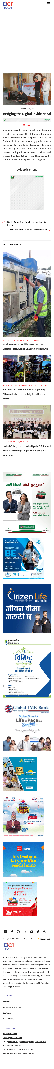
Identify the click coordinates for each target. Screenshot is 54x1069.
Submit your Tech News (12, 1037)
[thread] (44, 931)
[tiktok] (38, 931)
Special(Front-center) (22, 340)
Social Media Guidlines (12, 1007)
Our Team (7, 1013)
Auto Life (6, 385)
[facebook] (12, 931)
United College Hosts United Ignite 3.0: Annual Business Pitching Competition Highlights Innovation (27, 450)
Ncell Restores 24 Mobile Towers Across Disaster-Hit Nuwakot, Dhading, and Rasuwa (25, 346)
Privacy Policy (8, 1018)
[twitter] (5, 931)
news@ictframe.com (37, 1041)
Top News (43, 385)
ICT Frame (27, 125)
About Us (6, 1002)
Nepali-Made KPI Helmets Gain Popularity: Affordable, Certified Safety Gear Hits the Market (24, 394)
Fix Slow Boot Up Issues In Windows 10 (28, 229)
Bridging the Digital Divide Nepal (27, 114)
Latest (5, 340)
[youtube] (31, 931)
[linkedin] (25, 931)
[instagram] (18, 931)
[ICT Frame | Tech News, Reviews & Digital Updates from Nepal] (8, 8)
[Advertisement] (27, 40)
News (10, 340)
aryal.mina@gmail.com (12, 1045)
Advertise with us (10, 1033)
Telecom (35, 340)
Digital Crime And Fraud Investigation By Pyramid (26, 224)
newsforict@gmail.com (18, 1041)
